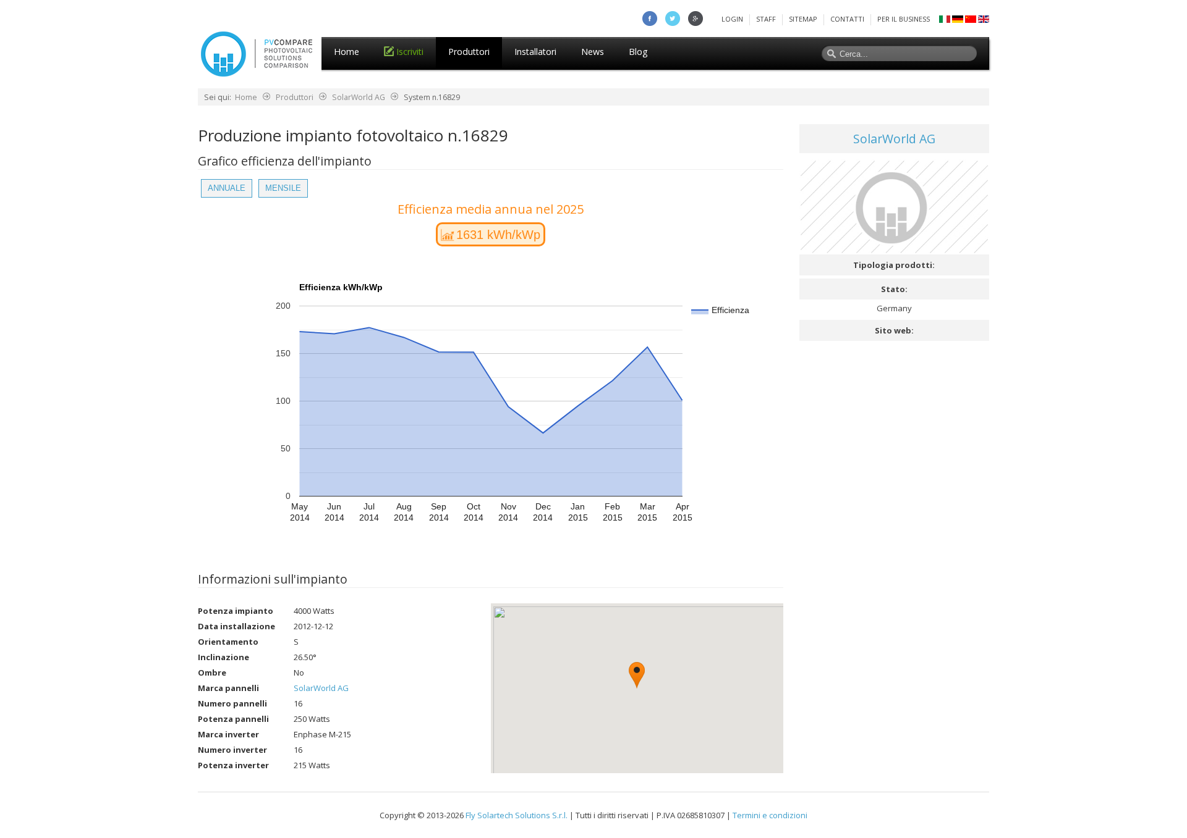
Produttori (469, 51)
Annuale (226, 188)
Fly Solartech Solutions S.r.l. (517, 815)
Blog (638, 51)
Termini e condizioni (770, 815)
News (592, 51)
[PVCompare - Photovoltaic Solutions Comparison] (256, 73)
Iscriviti (409, 51)
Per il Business (903, 18)
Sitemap (803, 18)
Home (346, 51)
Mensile (283, 188)
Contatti (847, 18)
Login (732, 18)
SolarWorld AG (358, 97)
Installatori (535, 51)
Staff (766, 18)
